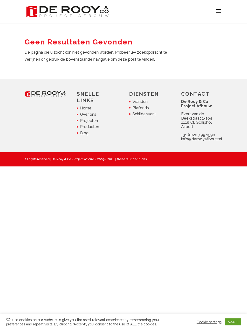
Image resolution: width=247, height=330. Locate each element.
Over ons (88, 114)
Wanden (140, 101)
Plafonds (140, 108)
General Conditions (132, 159)
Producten (89, 126)
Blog (84, 133)
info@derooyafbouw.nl (201, 139)
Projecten (89, 120)
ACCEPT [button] (233, 321)
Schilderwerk (144, 114)
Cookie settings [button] (209, 322)
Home (85, 108)
